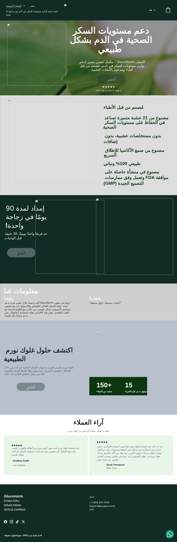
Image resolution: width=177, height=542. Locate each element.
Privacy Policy (11, 500)
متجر (32, 5)
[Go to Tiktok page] (17, 521)
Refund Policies (12, 505)
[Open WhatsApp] (169, 534)
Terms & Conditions (14, 509)
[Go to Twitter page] (23, 521)
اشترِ (111, 78)
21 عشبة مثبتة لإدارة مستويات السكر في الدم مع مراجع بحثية (32, 13)
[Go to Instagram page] (11, 521)
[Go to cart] (168, 10)
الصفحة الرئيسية (13, 5)
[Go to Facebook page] (5, 521)
